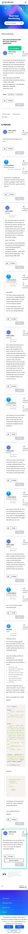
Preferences (14, 931)
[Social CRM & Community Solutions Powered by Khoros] (22, 886)
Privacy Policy (10, 921)
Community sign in (21, 8)
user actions (11, 94)
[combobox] (14, 23)
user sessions (19, 94)
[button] (8, 927)
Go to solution (14, 48)
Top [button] (2, 886)
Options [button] (26, 34)
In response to (15, 169)
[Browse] (6, 8)
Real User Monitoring (7, 34)
